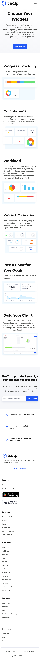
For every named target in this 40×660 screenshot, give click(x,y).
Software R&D (7, 517)
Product (5, 520)
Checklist (5, 606)
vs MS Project (6, 579)
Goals (4, 610)
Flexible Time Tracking (9, 614)
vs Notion (5, 565)
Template (5, 633)
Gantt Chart (6, 621)
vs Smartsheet (7, 587)
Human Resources (8, 531)
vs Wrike (5, 576)
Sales (4, 524)
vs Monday (6, 547)
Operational (6, 527)
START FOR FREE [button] (20, 468)
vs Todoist (5, 583)
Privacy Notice (11, 651)
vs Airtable (5, 569)
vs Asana (5, 554)
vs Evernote (6, 590)
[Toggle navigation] (35, 3)
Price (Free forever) (8, 488)
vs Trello (4, 562)
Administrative (7, 535)
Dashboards (6, 617)
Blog (3, 637)
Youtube (5, 641)
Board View (6, 603)
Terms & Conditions (27, 651)
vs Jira (4, 558)
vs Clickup (5, 551)
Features (5, 485)
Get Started (20, 46)
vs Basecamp (6, 572)
